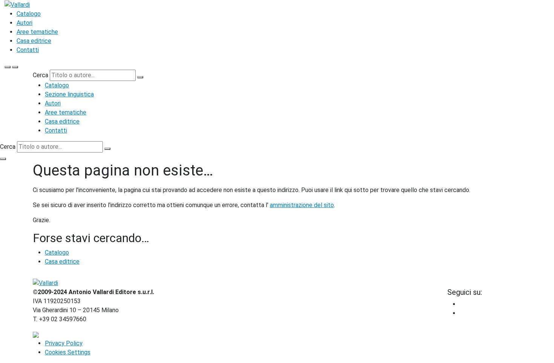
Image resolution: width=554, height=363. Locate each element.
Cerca (40, 75)
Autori (24, 22)
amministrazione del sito (302, 205)
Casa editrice (34, 40)
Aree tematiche (37, 31)
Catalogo (29, 13)
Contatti (28, 49)
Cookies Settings (67, 352)
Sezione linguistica (69, 94)
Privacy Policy (64, 343)
